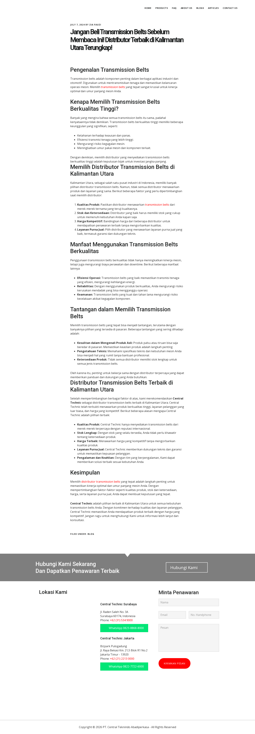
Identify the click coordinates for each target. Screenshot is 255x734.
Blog (91, 534)
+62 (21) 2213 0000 (122, 659)
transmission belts (113, 87)
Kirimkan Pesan (174, 663)
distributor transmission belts (100, 482)
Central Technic (42, 8)
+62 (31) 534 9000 (121, 620)
